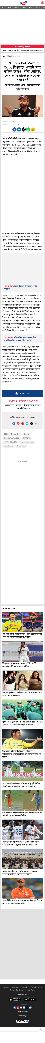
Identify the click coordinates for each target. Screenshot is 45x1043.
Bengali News (15, 434)
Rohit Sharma (8, 446)
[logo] (22, 3)
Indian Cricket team (27, 442)
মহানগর (16, 7)
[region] (22, 27)
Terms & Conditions (16, 990)
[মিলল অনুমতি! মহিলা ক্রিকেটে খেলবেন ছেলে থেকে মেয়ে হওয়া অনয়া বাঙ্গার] (22, 680)
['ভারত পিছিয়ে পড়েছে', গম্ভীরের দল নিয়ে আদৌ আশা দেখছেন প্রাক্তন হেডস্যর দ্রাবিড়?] (22, 888)
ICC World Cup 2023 (10, 442)
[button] (14, 129)
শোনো (9, 7)
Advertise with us (36, 987)
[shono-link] (42, 3)
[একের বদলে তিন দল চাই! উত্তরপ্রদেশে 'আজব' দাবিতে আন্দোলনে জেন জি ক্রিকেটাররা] (22, 859)
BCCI (6, 434)
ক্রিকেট (10, 56)
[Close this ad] (41, 1030)
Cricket (26, 434)
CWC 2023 (26, 438)
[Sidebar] (2, 3)
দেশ (30, 7)
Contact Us (15, 987)
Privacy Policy (30, 990)
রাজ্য (24, 7)
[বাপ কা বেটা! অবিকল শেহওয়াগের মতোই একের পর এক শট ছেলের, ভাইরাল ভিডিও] (22, 800)
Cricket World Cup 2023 (12, 438)
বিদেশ (38, 7)
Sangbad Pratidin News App (22, 401)
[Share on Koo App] (33, 131)
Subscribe (25, 987)
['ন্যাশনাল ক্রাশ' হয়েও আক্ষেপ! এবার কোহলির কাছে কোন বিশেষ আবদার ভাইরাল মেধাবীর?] (22, 622)
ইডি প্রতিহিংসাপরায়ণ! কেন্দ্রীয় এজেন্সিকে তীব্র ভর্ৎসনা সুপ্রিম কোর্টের (20, 339)
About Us (6, 987)
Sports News (21, 446)
